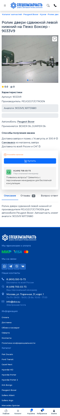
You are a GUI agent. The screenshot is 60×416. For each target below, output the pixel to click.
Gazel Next (7, 364)
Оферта (6, 333)
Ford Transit (7, 359)
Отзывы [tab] (27, 195)
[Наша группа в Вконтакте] (23, 266)
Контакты (6, 338)
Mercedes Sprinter (11, 405)
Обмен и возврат (11, 328)
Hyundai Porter (9, 375)
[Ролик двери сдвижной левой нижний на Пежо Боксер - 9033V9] (30, 59)
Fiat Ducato (7, 354)
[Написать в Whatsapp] (4, 266)
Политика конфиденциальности (18, 343)
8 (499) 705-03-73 (16, 287)
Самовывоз (8, 142)
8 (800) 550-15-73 (16, 279)
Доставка (6, 322)
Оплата (5, 317)
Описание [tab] (10, 195)
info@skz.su (13, 301)
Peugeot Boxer (25, 121)
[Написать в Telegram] (10, 266)
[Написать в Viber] (17, 266)
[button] (27, 80)
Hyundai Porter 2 (10, 380)
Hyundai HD (7, 370)
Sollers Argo (7, 400)
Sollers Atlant (8, 395)
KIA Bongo (7, 385)
